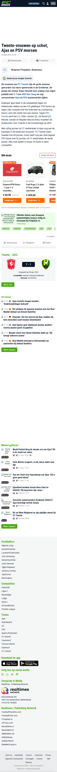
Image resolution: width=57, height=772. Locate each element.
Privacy (48, 755)
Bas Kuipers (7, 578)
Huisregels (30, 759)
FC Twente (23, 84)
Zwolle (6, 229)
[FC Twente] (11, 264)
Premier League (8, 609)
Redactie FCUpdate (20, 70)
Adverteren (19, 755)
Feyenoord (6, 640)
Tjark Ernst (6, 574)
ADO (41, 229)
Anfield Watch (8, 741)
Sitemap (28, 762)
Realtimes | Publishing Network (28, 769)
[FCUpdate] (6, 3)
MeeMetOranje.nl (9, 744)
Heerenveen (30, 229)
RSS (48, 759)
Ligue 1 (5, 591)
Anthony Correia (9, 571)
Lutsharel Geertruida (10, 553)
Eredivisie (6, 587)
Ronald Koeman (8, 549)
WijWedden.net (8, 734)
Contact (29, 755)
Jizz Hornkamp (8, 556)
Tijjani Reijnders (8, 567)
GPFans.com (7, 723)
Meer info (7, 284)
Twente (17, 229)
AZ (3, 626)
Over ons (9, 755)
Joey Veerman (8, 563)
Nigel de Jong (7, 545)
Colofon (39, 759)
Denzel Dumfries (8, 560)
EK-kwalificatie (8, 605)
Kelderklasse (7, 737)
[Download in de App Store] (9, 663)
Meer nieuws (9, 349)
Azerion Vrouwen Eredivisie (33, 275)
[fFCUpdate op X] (12, 674)
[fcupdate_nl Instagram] (7, 674)
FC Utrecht (6, 637)
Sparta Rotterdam (9, 633)
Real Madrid (7, 622)
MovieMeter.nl (8, 726)
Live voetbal (34, 4)
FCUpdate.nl (7, 719)
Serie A (4, 602)
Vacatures (38, 755)
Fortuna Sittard (8, 644)
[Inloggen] (46, 3)
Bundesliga (6, 595)
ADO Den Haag (29, 94)
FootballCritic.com (9, 715)
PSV (25, 97)
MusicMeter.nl (8, 730)
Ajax (17, 97)
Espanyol (6, 647)
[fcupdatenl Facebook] (2, 674)
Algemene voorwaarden (14, 759)
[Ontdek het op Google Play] (29, 663)
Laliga (4, 598)
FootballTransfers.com (11, 712)
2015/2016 (32, 278)
